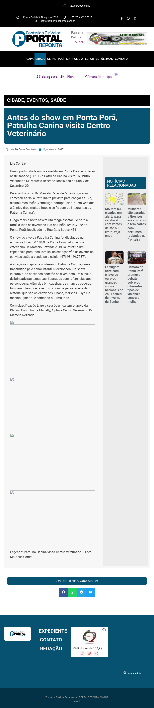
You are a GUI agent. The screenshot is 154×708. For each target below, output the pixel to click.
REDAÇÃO (51, 648)
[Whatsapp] (135, 18)
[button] (63, 592)
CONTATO (121, 58)
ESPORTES (92, 58)
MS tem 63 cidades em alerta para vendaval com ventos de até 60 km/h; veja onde (113, 222)
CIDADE (40, 58)
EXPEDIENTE (53, 631)
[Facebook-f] (122, 18)
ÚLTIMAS (107, 58)
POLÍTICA (64, 58)
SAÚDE (58, 100)
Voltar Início (134, 673)
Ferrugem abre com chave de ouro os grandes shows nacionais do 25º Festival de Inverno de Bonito (114, 284)
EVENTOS (37, 100)
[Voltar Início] (125, 673)
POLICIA (77, 58)
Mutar (79, 42)
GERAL (51, 58)
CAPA (29, 58)
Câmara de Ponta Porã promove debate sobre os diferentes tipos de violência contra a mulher (136, 284)
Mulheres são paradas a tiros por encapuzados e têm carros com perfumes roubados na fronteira (137, 224)
